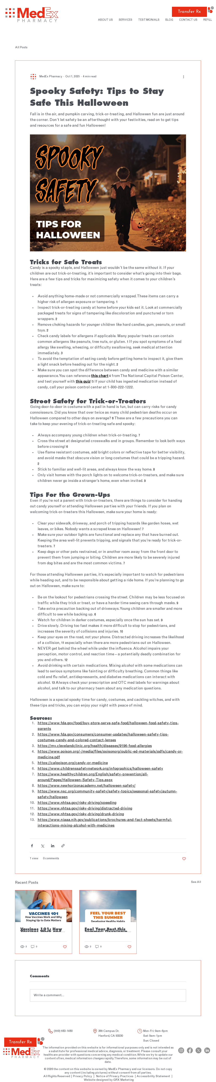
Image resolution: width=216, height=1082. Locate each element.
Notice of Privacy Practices (114, 1076)
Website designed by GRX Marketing (109, 1080)
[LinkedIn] (207, 1050)
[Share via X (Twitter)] (42, 846)
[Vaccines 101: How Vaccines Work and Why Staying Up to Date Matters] (43, 906)
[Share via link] (63, 846)
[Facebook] (190, 1050)
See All (196, 882)
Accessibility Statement (153, 1076)
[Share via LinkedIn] (53, 846)
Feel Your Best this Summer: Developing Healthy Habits (107, 929)
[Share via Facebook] (32, 846)
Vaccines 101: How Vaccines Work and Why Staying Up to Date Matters (41, 929)
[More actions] (183, 76)
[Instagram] (181, 1050)
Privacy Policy (82, 1076)
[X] (198, 1050)
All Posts (21, 47)
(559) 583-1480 (63, 1031)
